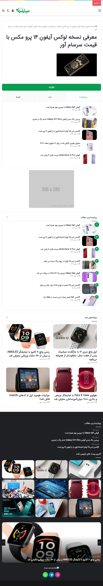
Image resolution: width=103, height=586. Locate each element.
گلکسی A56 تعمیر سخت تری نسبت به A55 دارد (61, 297)
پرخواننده (83, 97)
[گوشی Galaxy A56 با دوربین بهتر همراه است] (89, 111)
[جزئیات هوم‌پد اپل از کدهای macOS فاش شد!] (28, 379)
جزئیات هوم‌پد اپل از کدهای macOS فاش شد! (29, 397)
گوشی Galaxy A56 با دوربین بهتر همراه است (63, 107)
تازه (50, 97)
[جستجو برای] (3, 12)
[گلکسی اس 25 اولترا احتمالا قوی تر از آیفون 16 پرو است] (89, 135)
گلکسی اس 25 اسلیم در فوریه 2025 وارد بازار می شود (60, 285)
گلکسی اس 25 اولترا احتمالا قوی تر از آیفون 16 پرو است (59, 131)
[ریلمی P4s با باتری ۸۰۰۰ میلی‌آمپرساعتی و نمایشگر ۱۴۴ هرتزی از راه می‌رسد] (18, 508)
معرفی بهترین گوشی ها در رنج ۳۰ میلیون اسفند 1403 (60, 143)
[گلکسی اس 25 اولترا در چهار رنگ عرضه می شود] (89, 265)
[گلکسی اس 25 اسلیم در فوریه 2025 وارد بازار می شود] (89, 289)
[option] (51, 542)
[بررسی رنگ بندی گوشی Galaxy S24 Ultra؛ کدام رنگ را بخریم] (89, 123)
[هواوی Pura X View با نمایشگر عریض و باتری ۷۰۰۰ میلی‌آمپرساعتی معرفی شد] (75, 379)
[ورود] (12, 12)
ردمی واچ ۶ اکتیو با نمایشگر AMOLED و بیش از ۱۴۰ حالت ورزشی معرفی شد (28, 354)
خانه (93, 26)
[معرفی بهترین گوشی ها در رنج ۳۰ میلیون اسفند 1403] (89, 147)
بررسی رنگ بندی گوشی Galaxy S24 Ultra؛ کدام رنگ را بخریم (56, 119)
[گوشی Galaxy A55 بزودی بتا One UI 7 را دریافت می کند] (89, 277)
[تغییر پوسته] (8, 12)
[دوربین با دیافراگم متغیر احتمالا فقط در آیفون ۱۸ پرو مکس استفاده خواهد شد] (51, 508)
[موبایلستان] (23, 10)
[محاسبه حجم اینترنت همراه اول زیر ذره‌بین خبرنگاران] (18, 489)
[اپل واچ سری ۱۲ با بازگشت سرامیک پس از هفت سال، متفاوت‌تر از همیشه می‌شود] (75, 336)
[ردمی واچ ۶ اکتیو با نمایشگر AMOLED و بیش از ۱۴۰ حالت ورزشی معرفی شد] (28, 336)
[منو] (99, 12)
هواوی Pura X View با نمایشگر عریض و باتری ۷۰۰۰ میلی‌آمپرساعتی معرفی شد (75, 397)
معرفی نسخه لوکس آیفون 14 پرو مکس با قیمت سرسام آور (69, 26)
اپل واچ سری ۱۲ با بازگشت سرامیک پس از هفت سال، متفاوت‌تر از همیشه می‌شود (76, 355)
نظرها (18, 97)
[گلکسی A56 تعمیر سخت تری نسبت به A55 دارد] (89, 301)
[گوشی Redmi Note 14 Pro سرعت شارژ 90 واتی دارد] (89, 159)
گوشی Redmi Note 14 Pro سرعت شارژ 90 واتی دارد (60, 155)
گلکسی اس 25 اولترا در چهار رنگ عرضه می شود (62, 261)
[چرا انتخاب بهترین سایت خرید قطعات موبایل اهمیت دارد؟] (51, 489)
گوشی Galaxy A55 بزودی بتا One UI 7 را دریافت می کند (58, 273)
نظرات (51, 87)
